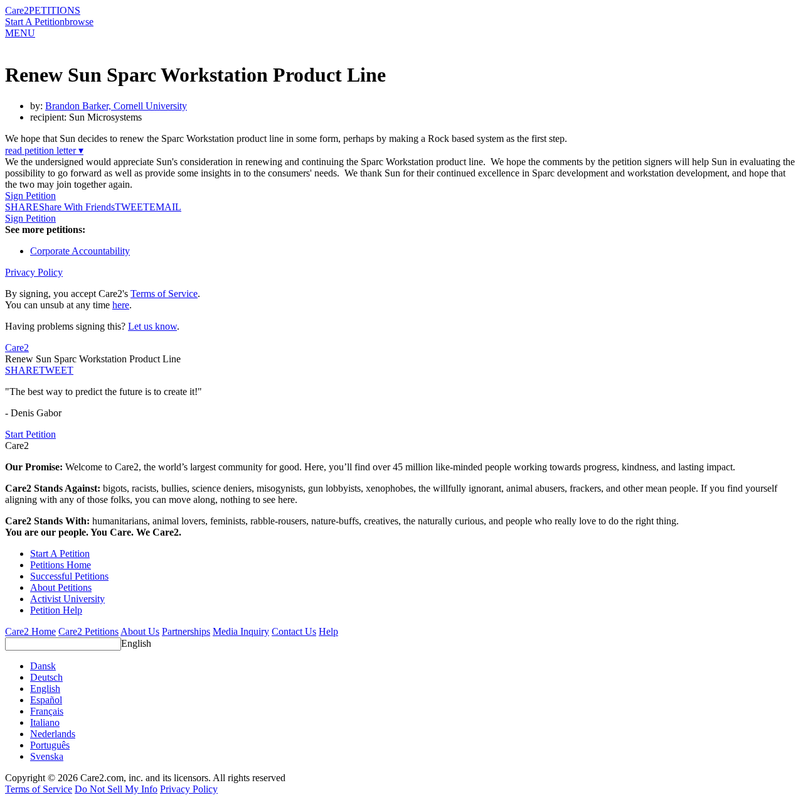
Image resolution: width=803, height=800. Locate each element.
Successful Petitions (69, 576)
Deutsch (46, 677)
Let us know (152, 326)
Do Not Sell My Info (116, 789)
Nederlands (52, 733)
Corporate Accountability (80, 251)
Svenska (46, 756)
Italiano (45, 722)
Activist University (67, 598)
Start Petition (30, 434)
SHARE (22, 370)
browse (79, 21)
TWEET (132, 207)
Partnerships (186, 631)
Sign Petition (30, 195)
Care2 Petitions (88, 631)
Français (46, 711)
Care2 (17, 10)
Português (50, 745)
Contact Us (294, 631)
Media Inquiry (241, 631)
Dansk (43, 666)
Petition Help (56, 610)
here (120, 305)
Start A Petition (35, 21)
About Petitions (61, 587)
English (136, 643)
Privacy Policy (34, 272)
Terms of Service (164, 293)
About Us (139, 631)
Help (328, 631)
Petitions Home (60, 564)
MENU (20, 33)
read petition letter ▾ (44, 150)
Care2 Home (30, 631)
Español (46, 700)
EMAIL (165, 207)
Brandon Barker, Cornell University (116, 105)
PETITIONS (54, 10)
